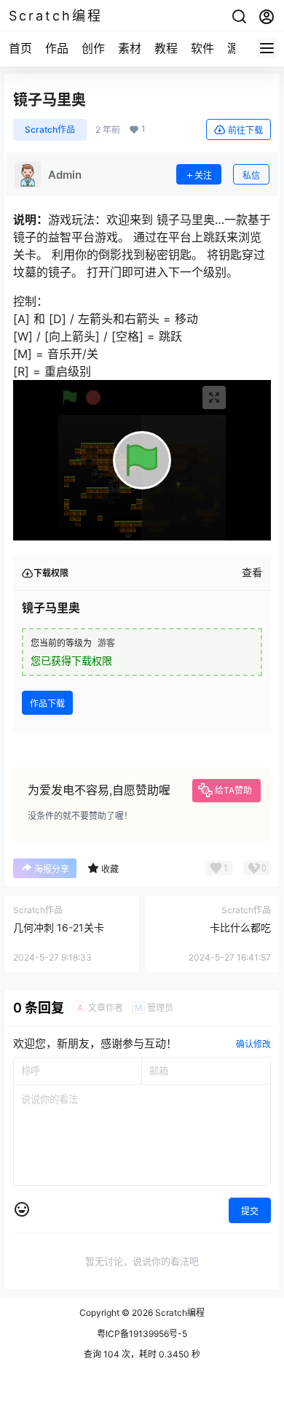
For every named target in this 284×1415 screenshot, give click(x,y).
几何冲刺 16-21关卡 (58, 927)
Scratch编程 (179, 1312)
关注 (203, 175)
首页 (20, 48)
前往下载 (245, 130)
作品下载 (47, 703)
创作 (93, 48)
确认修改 (253, 1044)
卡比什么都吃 (240, 927)
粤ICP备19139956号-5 (142, 1333)
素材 (129, 48)
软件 (202, 48)
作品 (56, 48)
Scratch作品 (50, 129)
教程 (166, 48)
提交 (250, 1211)
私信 (251, 175)
